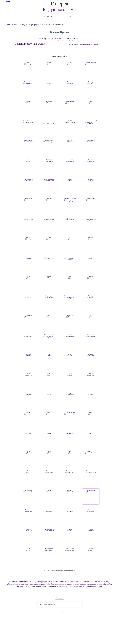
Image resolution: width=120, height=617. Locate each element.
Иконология (62, 584)
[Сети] (70, 453)
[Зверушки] (91, 180)
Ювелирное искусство (95, 586)
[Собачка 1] (49, 492)
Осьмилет (90, 354)
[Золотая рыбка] (28, 219)
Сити (28, 470)
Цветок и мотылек (49, 529)
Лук (70, 276)
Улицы (51, 583)
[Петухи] (49, 375)
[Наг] (91, 317)
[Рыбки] (28, 453)
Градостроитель (28, 140)
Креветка (90, 237)
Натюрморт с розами (49, 334)
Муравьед (49, 315)
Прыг (49, 393)
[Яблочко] (91, 550)
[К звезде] (28, 239)
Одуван (70, 354)
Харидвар (41, 583)
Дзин (28, 159)
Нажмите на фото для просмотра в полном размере (59, 39)
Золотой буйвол (49, 218)
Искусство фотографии (62, 581)
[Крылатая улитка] (49, 258)
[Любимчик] (91, 278)
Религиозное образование (94, 584)
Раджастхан (100, 583)
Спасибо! (59, 598)
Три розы (70, 509)
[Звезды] (70, 180)
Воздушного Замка (59, 9)
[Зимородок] (49, 200)
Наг (91, 315)
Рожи (49, 432)
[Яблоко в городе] (70, 550)
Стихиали (51, 581)
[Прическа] (28, 394)
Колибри (49, 237)
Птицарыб (49, 412)
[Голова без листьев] (28, 122)
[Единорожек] (70, 161)
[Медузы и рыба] (49, 297)
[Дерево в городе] (91, 141)
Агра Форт (92, 583)
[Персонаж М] (28, 375)
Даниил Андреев (12, 583)
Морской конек (28, 315)
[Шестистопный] (49, 550)
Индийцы (34, 583)
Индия (29, 583)
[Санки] (49, 453)
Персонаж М (28, 373)
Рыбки (28, 451)
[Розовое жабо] (70, 433)
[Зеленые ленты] (28, 200)
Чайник (70, 529)
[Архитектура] (28, 64)
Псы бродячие (69, 393)
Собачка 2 (69, 490)
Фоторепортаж (40, 584)
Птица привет (28, 412)
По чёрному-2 (45, 25)
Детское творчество (21, 584)
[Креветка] (91, 239)
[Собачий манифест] (28, 492)
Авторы (71, 16)
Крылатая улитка (49, 257)
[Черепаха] (91, 530)
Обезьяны (56, 583)
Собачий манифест (28, 490)
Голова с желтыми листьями (49, 121)
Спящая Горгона (91, 490)
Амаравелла (107, 581)
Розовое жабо (69, 432)
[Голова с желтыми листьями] (49, 124)
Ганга (46, 583)
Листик (49, 276)
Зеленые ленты (28, 198)
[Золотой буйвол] (49, 219)
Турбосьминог (28, 529)
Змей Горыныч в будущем (69, 198)
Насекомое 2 (28, 334)
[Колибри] (49, 239)
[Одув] (49, 355)
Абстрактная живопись (31, 581)
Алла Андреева (22, 583)
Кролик (28, 257)
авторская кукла (41, 586)
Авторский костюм (82, 586)
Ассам (56, 584)
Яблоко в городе (70, 548)
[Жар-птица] (91, 161)
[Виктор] (28, 103)
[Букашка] (70, 64)
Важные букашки (28, 82)
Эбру (104, 584)
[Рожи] (49, 433)
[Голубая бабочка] (70, 122)
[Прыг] (49, 394)
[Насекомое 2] (28, 336)
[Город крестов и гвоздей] (91, 123)
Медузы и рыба (49, 295)
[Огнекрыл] (28, 355)
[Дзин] (28, 161)
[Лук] (70, 278)
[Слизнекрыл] (49, 472)
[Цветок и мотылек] (49, 530)
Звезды (70, 179)
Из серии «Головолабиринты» (91, 218)
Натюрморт (43, 581)
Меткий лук (90, 295)
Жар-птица (90, 159)
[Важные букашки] (28, 83)
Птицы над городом (70, 412)
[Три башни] (49, 511)
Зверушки (90, 179)
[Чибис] (28, 550)
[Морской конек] (28, 317)
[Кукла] (28, 278)
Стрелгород (28, 509)
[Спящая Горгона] (91, 492)
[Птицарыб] (49, 414)
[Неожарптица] (70, 336)
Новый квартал (90, 334)
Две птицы (69, 140)
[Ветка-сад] (91, 83)
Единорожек (70, 159)
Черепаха (90, 529)
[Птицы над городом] (70, 414)
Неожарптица (70, 334)
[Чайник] (70, 530)
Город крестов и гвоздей (91, 120)
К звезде (28, 237)
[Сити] (28, 472)
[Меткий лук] (91, 297)
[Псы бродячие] (70, 394)
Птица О (91, 393)
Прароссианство (97, 581)
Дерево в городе (91, 140)
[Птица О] (91, 394)
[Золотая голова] (91, 200)
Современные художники (86, 44)
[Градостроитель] (28, 141)
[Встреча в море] (70, 103)
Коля (70, 237)
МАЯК (8, 1)
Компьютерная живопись (78, 581)
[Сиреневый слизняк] (91, 453)
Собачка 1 (49, 490)
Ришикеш (63, 583)
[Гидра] (91, 103)
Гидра (90, 101)
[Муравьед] (49, 317)
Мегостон (28, 295)
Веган (49, 82)
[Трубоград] (91, 511)
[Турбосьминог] (28, 530)
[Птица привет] (28, 414)
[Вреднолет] (49, 103)
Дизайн (57, 586)
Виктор (28, 101)
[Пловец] (70, 375)
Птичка (90, 412)
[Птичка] (91, 414)
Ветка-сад (90, 82)
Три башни (49, 509)
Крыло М (90, 257)
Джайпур (108, 583)
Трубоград (90, 509)
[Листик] (49, 278)
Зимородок (49, 198)
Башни (49, 62)
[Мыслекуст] (70, 317)
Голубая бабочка (70, 120)
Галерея (10, 25)
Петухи (49, 373)
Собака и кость (70, 470)
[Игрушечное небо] (70, 219)
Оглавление (48, 16)
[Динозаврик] (49, 161)
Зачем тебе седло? (49, 179)
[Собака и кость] (70, 472)
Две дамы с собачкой (49, 140)
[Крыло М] (91, 258)
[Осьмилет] (91, 355)
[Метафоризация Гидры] (70, 298)
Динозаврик (49, 159)
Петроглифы (50, 584)
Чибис (28, 548)
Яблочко (91, 548)
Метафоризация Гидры (70, 295)
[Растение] (28, 433)
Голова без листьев (28, 120)
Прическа (28, 393)
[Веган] (49, 83)
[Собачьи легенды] (91, 472)
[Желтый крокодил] (28, 180)
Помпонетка (91, 373)
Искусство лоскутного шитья (26, 586)
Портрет (69, 584)
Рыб (91, 432)
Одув (49, 354)
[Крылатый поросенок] (70, 259)
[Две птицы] (70, 141)
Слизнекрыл (49, 470)
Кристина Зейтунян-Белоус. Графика (27, 25)
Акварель (89, 581)
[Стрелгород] (28, 511)
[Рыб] (91, 433)
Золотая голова (91, 198)
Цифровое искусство (79, 584)
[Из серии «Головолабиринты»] (91, 221)
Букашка (70, 62)
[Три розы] (70, 511)
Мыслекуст (70, 315)
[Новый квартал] (91, 336)
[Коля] (70, 239)
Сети (70, 451)
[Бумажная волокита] (91, 64)
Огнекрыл (28, 354)
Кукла (28, 276)
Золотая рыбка (28, 218)
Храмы (68, 583)
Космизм (109, 584)
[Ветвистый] (70, 83)
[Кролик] (28, 258)
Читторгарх (11, 584)
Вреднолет (49, 101)
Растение (28, 432)
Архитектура (28, 62)
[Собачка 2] (70, 492)
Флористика (50, 586)
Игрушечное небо (70, 218)
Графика (96, 44)
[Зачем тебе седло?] (49, 180)
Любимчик (90, 276)
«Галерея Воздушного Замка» (63, 611)
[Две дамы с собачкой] (49, 142)
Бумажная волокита (91, 62)
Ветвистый (69, 82)
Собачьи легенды (90, 470)
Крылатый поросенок (70, 257)
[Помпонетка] (91, 375)
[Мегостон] (28, 297)
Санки (49, 451)
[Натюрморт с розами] (49, 337)
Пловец (70, 373)
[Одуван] (70, 355)
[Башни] (49, 64)
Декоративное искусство (67, 586)
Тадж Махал (84, 583)
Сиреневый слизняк (91, 451)
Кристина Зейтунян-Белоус (30, 43)
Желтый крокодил (28, 179)
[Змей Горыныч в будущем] (70, 200)
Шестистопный (49, 548)
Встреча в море (70, 101)
